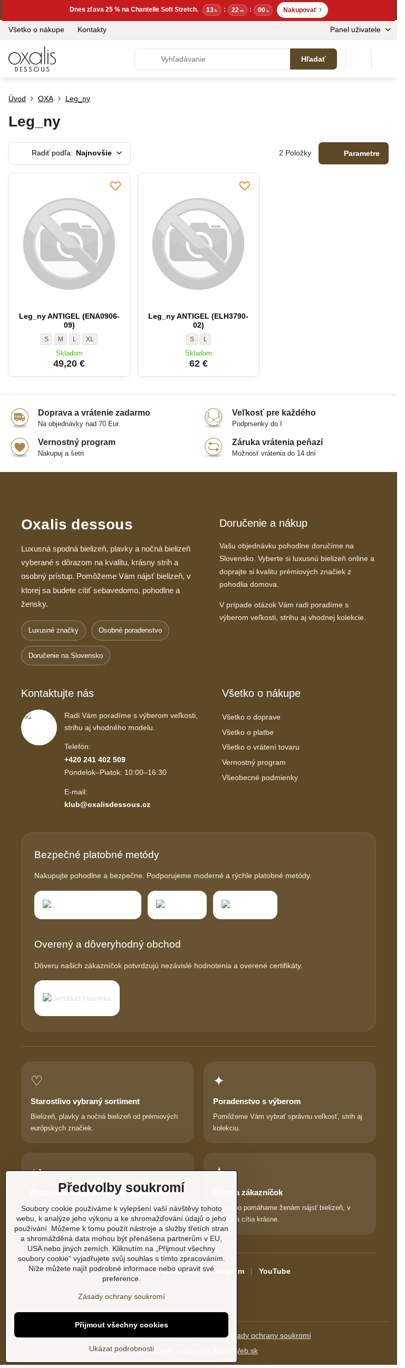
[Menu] (384, 59)
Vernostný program (254, 762)
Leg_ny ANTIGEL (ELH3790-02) (198, 321)
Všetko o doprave (251, 717)
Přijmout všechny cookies (121, 1325)
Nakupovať (302, 9)
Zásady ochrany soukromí (267, 1335)
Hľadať (313, 59)
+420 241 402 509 (95, 759)
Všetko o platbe (248, 732)
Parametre (361, 153)
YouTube (275, 1271)
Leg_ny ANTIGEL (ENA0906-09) (69, 321)
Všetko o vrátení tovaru (261, 747)
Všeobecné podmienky (260, 777)
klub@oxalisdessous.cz (107, 804)
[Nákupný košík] (358, 59)
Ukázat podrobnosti (121, 1348)
